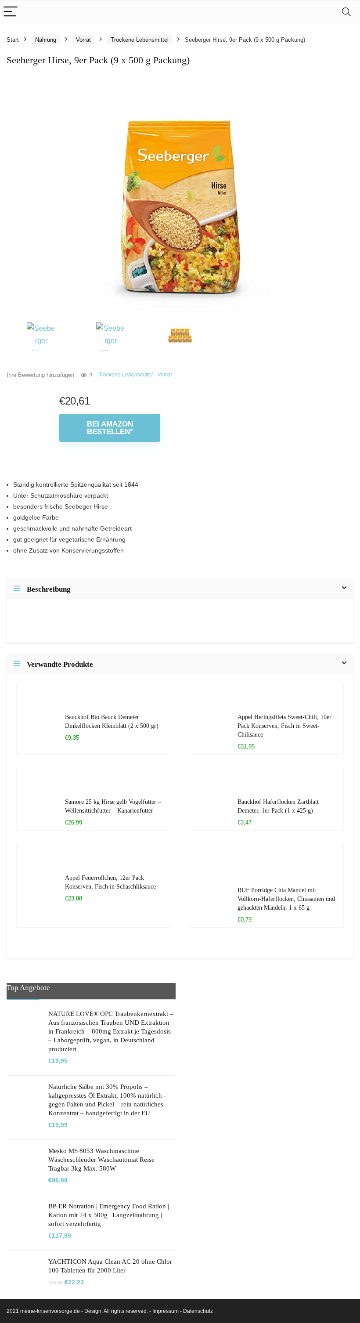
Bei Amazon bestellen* (110, 428)
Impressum (165, 1311)
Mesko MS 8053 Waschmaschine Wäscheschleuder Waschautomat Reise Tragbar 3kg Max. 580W (101, 1159)
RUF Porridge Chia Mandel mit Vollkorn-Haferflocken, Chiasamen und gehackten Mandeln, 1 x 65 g (286, 898)
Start (13, 39)
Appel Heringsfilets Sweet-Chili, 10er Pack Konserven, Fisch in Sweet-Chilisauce (284, 725)
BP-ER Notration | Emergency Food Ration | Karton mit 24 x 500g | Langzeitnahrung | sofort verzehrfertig (108, 1215)
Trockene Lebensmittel (140, 39)
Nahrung (45, 39)
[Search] (346, 12)
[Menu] (10, 12)
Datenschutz (198, 1311)
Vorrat (83, 39)
